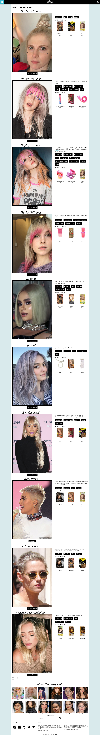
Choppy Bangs (68, 86)
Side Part (76, 420)
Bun (65, 17)
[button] (2, 2)
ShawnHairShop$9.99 (82, 240)
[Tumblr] (24, 729)
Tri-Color (82, 161)
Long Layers (64, 89)
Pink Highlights (74, 89)
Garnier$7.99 (71, 34)
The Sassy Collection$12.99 (60, 106)
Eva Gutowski (31, 412)
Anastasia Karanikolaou (31, 612)
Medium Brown (60, 622)
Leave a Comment (32, 73)
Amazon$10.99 (82, 371)
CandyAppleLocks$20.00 (60, 181)
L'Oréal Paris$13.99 (60, 34)
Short (73, 488)
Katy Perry (31, 478)
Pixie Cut (66, 488)
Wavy (81, 89)
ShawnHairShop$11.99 (60, 240)
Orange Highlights (74, 158)
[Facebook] (19, 729)
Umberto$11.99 (71, 240)
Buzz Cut (66, 554)
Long (70, 17)
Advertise (40, 730)
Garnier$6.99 (82, 34)
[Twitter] (29, 729)
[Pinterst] (33, 729)
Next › (15, 680)
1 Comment (32, 541)
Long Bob (79, 286)
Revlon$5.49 (71, 307)
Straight (76, 17)
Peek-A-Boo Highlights (61, 161)
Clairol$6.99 (60, 440)
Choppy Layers (68, 618)
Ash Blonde (59, 17)
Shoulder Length (70, 223)
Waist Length (59, 423)
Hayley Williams (31, 11)
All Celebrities (50, 715)
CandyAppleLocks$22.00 (82, 106)
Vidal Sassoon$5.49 (71, 106)
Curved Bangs (67, 220)
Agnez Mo (31, 345)
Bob (73, 286)
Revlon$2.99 (71, 371)
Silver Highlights (82, 351)
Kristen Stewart (31, 546)
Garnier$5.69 (82, 307)
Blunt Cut (66, 286)
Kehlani (31, 278)
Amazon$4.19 (60, 371)
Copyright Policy (74, 729)
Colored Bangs (78, 86)
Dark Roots (67, 351)
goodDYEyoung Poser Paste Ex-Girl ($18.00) (70, 148)
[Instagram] (14, 729)
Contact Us (45, 730)
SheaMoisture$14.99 (71, 639)
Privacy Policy (67, 729)
